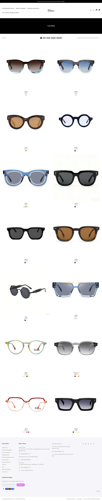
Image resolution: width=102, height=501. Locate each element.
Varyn (76, 259)
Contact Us (5, 472)
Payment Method (6, 462)
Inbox (26, 203)
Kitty (26, 317)
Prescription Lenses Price (33, 8)
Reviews (4, 464)
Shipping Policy (5, 455)
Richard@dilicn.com (26, 467)
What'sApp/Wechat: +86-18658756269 (28, 456)
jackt (76, 203)
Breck (26, 259)
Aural (26, 91)
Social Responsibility (7, 450)
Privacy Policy (5, 459)
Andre (76, 147)
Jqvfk (26, 429)
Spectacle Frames (70, 499)
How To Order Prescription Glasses (10, 12)
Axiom (76, 91)
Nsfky (26, 373)
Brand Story (5, 447)
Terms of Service (6, 452)
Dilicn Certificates (6, 469)
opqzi (76, 429)
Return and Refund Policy (8, 457)
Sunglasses (79, 499)
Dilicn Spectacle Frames (8, 8)
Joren (76, 315)
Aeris (26, 147)
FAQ (3, 467)
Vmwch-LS (76, 373)
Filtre (5, 38)
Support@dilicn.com (26, 453)
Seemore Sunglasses (21, 8)
